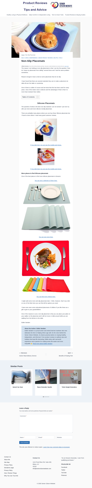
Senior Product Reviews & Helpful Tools (50, 57)
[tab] (43, 396)
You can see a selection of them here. (46, 180)
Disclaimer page (9, 467)
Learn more (66, 66)
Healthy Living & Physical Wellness (17, 15)
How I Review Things (10, 473)
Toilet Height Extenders (69, 387)
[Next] (79, 382)
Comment (23, 416)
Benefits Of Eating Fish (66, 354)
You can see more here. (46, 237)
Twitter (63, 470)
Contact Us (7, 457)
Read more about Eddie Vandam (42, 343)
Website (59, 437)
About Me (7, 459)
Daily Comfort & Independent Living (39, 15)
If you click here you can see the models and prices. (46, 145)
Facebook (64, 467)
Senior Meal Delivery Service (27, 354)
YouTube (63, 472)
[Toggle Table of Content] (36, 97)
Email (40, 437)
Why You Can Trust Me (11, 475)
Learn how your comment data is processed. (56, 447)
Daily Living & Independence (29, 57)
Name (22, 437)
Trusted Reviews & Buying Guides (75, 15)
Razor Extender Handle (44, 387)
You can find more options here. (46, 296)
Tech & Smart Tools (57, 15)
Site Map (6, 462)
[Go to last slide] (13, 382)
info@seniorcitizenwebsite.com (42, 468)
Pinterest (64, 475)
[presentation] (21, 376)
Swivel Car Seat (18, 387)
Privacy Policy (8, 465)
